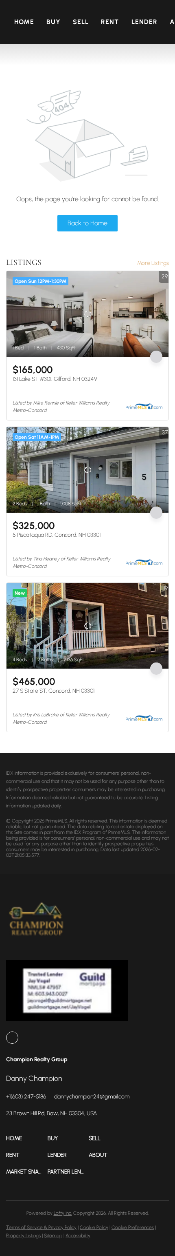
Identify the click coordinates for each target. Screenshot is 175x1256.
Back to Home (87, 223)
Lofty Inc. (63, 1213)
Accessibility (78, 1235)
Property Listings (23, 1235)
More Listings (153, 263)
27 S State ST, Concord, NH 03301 (53, 690)
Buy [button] (53, 22)
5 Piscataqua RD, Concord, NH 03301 (57, 534)
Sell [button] (81, 22)
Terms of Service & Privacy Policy (41, 1227)
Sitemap (53, 1235)
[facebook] (12, 1037)
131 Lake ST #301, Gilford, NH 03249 (55, 379)
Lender (144, 22)
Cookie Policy (94, 1227)
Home (24, 22)
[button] (27, 1138)
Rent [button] (110, 22)
